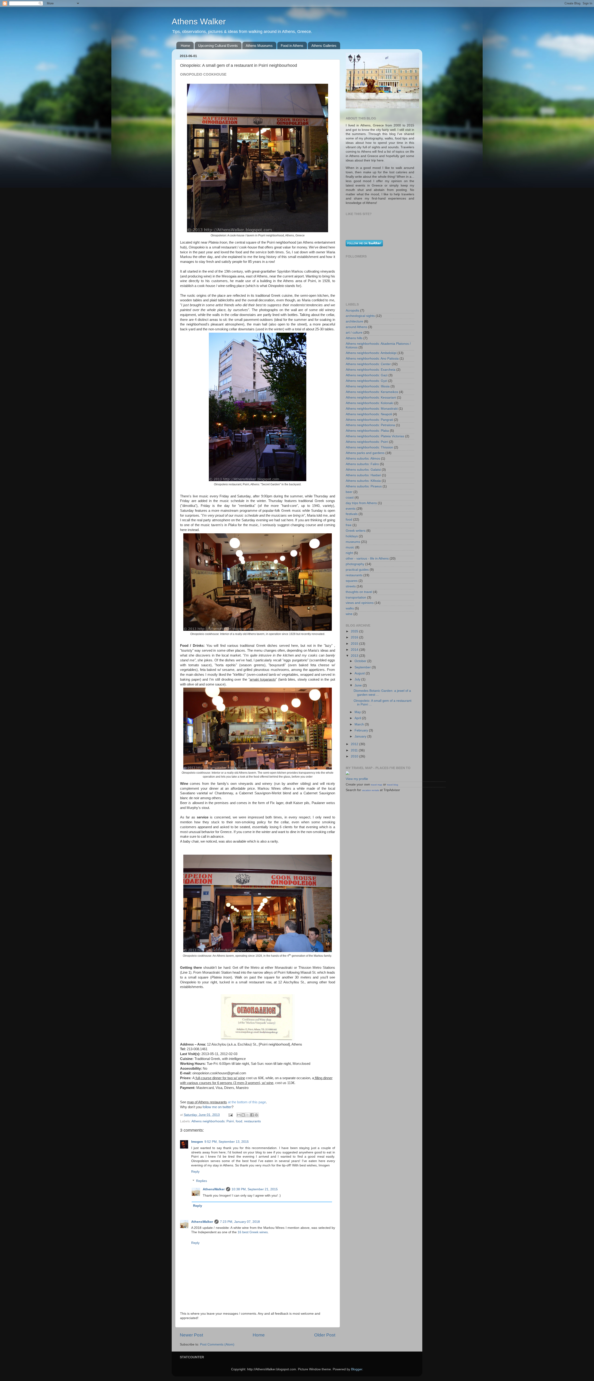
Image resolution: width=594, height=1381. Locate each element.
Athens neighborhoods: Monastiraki (372, 408)
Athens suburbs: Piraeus (364, 486)
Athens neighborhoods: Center (368, 364)
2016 (355, 637)
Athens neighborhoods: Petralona (370, 425)
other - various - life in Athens (367, 558)
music (350, 547)
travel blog (392, 784)
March (360, 724)
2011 (355, 750)
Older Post (324, 1335)
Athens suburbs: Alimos (363, 458)
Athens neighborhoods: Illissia (368, 386)
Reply (195, 1171)
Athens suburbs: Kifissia (363, 481)
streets (351, 586)
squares (352, 581)
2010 (355, 756)
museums (353, 542)
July (358, 679)
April (358, 718)
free (349, 525)
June (359, 685)
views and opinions (360, 603)
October (361, 661)
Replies (201, 1181)
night (349, 553)
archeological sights (360, 316)
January (361, 736)
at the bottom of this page (247, 1102)
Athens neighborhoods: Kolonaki (369, 403)
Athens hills (354, 338)
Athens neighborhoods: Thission (369, 447)
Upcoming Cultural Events (218, 46)
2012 (355, 744)
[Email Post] (230, 1115)
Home (185, 46)
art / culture (354, 332)
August (360, 673)
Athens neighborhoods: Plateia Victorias (375, 436)
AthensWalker (214, 1189)
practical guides (357, 569)
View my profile (357, 779)
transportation (356, 597)
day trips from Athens (361, 503)
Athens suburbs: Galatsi (363, 469)
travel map (376, 784)
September (363, 667)
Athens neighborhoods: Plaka (367, 430)
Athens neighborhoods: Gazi (366, 375)
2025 (355, 631)
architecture (354, 321)
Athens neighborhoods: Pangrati (369, 420)
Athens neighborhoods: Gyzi (366, 381)
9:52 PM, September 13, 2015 (226, 1141)
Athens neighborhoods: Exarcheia (370, 369)
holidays (352, 536)
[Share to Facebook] (252, 1115)
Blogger (356, 1369)
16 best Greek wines (253, 1232)
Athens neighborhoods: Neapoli (369, 414)
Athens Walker (199, 21)
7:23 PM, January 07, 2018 (240, 1221)
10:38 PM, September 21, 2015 (255, 1189)
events (350, 508)
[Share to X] (247, 1115)
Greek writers (355, 530)
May (358, 712)
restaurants (252, 1121)
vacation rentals (370, 790)
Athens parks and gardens (365, 453)
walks (350, 608)
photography (355, 564)
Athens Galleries (323, 46)
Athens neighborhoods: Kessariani (371, 397)
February (362, 730)
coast (350, 497)
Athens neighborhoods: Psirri (212, 1121)
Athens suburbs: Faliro (362, 464)
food (239, 1121)
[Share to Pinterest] (256, 1115)
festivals (352, 514)
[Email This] (238, 1115)
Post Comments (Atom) (217, 1344)
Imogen (197, 1141)
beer (349, 492)
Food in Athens (292, 46)
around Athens (356, 327)
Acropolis (352, 310)
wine (349, 614)
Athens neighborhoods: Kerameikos (372, 392)
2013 (355, 655)
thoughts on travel (359, 592)
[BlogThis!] (243, 1115)
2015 (355, 643)
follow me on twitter (217, 1107)
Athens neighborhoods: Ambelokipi (371, 353)
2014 (355, 649)
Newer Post (191, 1335)
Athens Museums (259, 46)
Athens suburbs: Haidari (363, 475)
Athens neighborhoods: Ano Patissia (372, 358)
